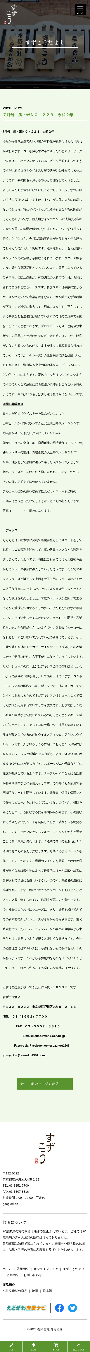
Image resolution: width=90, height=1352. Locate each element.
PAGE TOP (78, 1349)
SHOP (56, 1349)
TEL (11, 1349)
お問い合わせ (33, 1275)
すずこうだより (73, 1269)
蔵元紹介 (23, 1269)
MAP (33, 1349)
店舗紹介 (13, 1275)
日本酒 (47, 1291)
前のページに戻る (45, 1083)
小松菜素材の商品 (15, 1291)
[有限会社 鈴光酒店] (18, 14)
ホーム (7, 1269)
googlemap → (12, 1203)
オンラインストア (46, 1269)
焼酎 (35, 1291)
